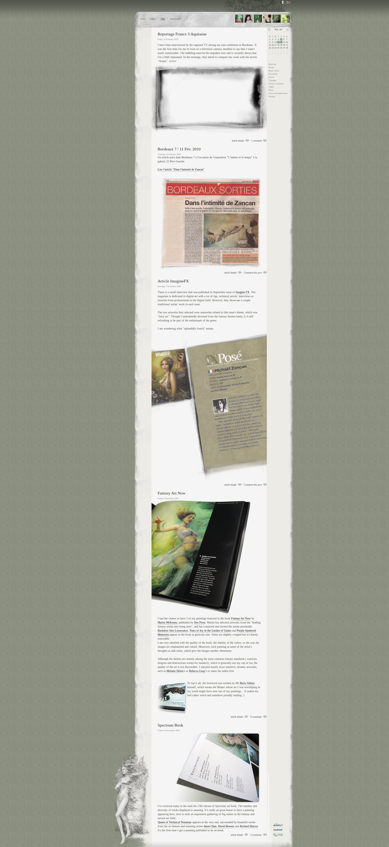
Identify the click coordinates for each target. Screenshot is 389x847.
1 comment (256, 140)
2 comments (256, 834)
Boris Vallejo (247, 683)
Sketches (272, 64)
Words (271, 68)
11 (278, 42)
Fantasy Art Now (171, 493)
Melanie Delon (175, 671)
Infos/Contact (175, 19)
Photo (270, 90)
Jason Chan (210, 826)
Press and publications (277, 93)
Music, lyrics (273, 71)
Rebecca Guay (197, 671)
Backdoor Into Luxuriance (173, 630)
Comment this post (253, 272)
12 (281, 42)
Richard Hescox (249, 826)
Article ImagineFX (173, 281)
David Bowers (226, 826)
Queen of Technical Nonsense (174, 822)
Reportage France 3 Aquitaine (182, 34)
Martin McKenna (167, 622)
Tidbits (271, 87)
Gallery (153, 19)
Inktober (271, 97)
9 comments (256, 716)
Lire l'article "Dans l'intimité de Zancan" (181, 169)
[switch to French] (282, 2)
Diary (163, 19)
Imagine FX (242, 292)
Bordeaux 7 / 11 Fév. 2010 (179, 149)
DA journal (272, 74)
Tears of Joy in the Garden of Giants (210, 630)
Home (142, 19)
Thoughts (272, 80)
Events (271, 77)
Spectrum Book (170, 725)
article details (238, 140)
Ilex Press (199, 622)
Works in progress (276, 84)
